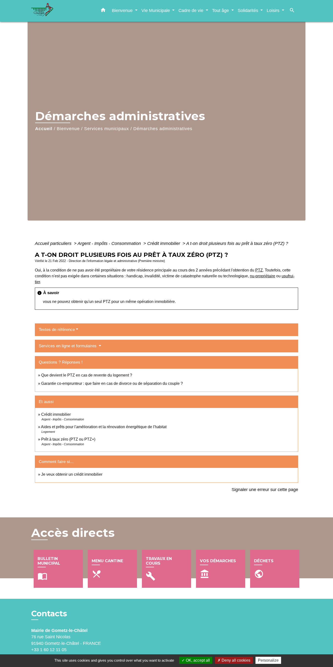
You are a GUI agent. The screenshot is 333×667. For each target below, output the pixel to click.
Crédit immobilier (164, 243)
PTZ (259, 270)
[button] (103, 11)
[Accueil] (61, 11)
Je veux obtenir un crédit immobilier (71, 474)
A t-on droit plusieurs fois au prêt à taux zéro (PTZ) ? (237, 243)
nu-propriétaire (262, 276)
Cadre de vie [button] (191, 10)
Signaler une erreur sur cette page (265, 489)
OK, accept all (197, 660)
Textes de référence (57, 329)
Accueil (43, 128)
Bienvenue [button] (123, 10)
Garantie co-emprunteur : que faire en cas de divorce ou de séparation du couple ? (112, 383)
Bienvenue (68, 128)
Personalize (268, 660)
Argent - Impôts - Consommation (110, 243)
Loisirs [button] (274, 10)
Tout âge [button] (221, 10)
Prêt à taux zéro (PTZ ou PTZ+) (68, 439)
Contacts (49, 613)
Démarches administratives (162, 128)
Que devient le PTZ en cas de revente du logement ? (86, 375)
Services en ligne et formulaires (68, 346)
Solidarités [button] (248, 10)
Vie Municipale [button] (156, 10)
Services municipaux (106, 128)
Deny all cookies (235, 660)
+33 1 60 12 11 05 (49, 649)
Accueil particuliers (54, 243)
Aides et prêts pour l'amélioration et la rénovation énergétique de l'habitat (103, 427)
